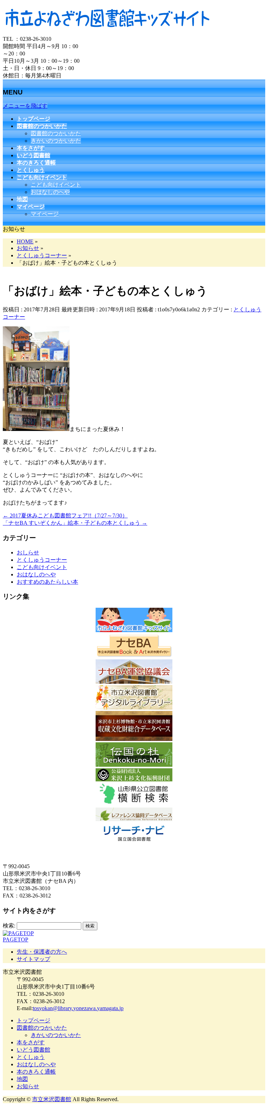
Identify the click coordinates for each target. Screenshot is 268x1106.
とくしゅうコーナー (42, 560)
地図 (22, 1079)
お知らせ (28, 1086)
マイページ (45, 214)
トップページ (33, 1020)
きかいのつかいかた (56, 141)
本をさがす (31, 1042)
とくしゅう (31, 1057)
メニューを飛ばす (25, 106)
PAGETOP (15, 939)
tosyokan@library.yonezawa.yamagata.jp (78, 1008)
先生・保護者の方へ (42, 952)
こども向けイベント (56, 185)
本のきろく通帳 (36, 1072)
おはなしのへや (50, 192)
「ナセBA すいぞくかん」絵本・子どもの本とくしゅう (75, 523)
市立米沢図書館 (51, 1099)
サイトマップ (33, 959)
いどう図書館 (33, 1050)
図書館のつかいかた (56, 133)
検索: (9, 926)
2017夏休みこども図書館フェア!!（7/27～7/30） (65, 515)
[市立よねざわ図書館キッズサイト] (107, 32)
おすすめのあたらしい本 (47, 582)
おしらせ (28, 552)
